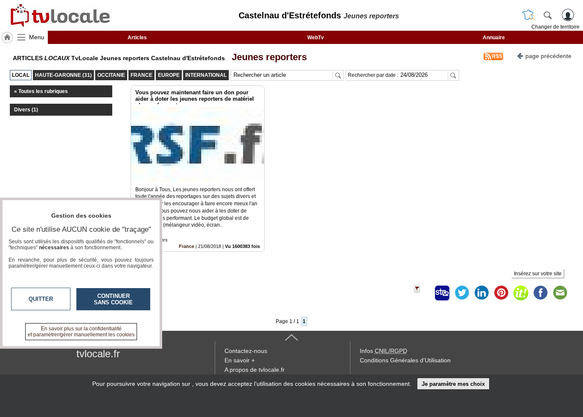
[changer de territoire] (528, 15)
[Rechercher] (547, 15)
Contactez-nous (245, 350)
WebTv (315, 38)
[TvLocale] (58, 15)
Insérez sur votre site (538, 274)
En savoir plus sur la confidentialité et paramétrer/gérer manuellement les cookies (81, 332)
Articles (137, 38)
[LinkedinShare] (481, 292)
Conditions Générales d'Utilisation (405, 360)
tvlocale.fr (98, 353)
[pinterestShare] (501, 292)
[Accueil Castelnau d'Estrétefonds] (7, 38)
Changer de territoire (555, 27)
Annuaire (494, 38)
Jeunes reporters (267, 57)
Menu (36, 37)
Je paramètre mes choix (453, 384)
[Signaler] (422, 292)
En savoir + (239, 360)
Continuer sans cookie (113, 299)
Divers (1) (26, 110)
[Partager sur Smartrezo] (442, 292)
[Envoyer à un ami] (559, 292)
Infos (383, 350)
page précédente (548, 55)
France (186, 246)
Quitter (41, 299)
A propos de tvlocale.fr (254, 369)
